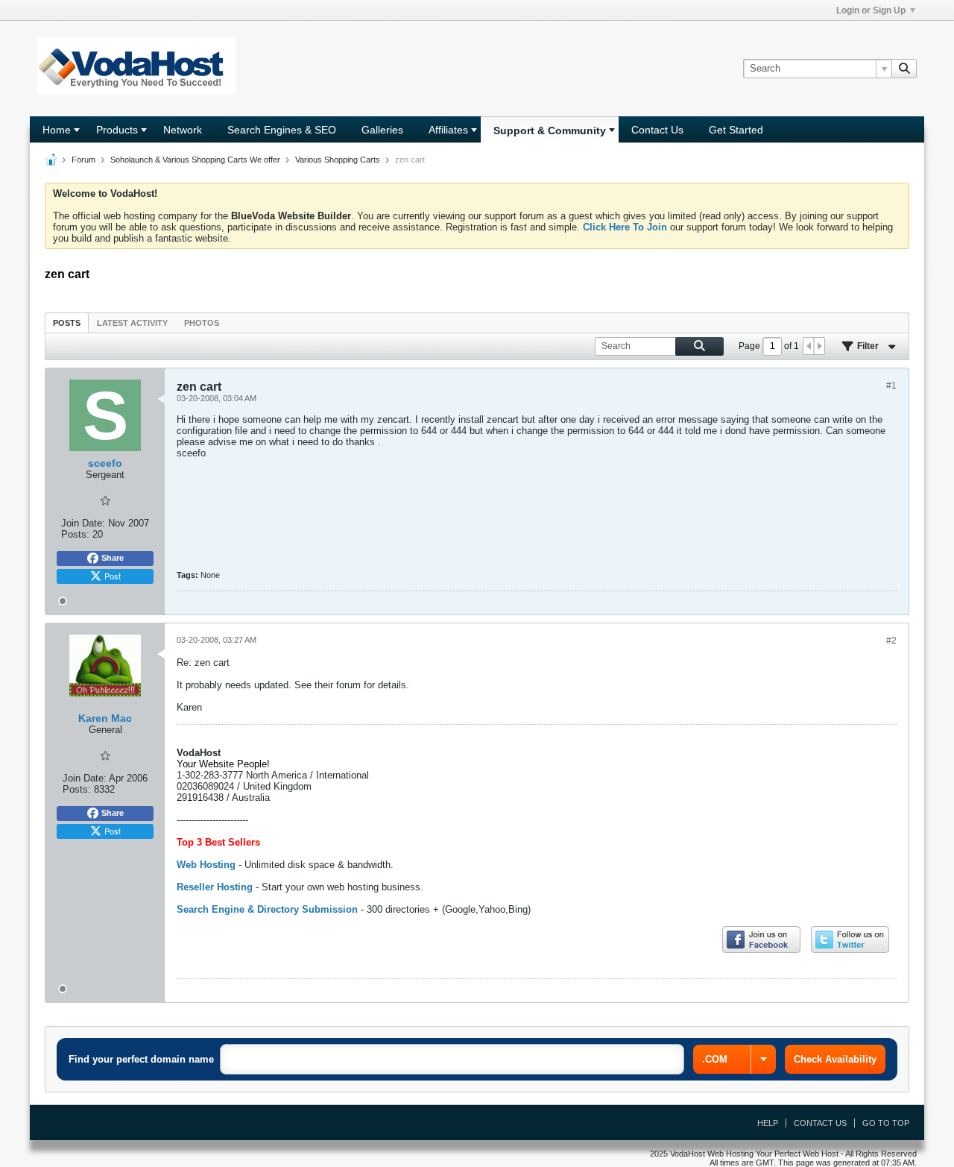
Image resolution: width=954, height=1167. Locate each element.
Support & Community (549, 130)
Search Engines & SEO (281, 130)
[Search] (904, 68)
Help (767, 1123)
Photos (201, 322)
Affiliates (448, 130)
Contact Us (657, 130)
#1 (891, 385)
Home (56, 130)
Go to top (885, 1123)
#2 (891, 640)
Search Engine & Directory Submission (267, 909)
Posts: (75, 534)
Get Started (736, 130)
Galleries (382, 130)
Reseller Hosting (215, 887)
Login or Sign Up (871, 10)
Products (117, 130)
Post (112, 576)
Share (112, 557)
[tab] (67, 322)
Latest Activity (132, 322)
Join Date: (83, 523)
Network (182, 130)
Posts (66, 322)
